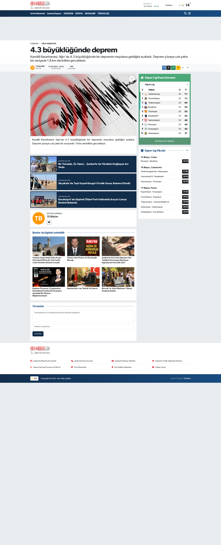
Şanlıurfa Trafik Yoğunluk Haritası (168, 361)
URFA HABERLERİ (49, 44)
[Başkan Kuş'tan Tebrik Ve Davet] (83, 277)
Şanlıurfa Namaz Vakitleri (125, 361)
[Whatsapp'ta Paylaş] (173, 68)
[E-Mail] (49, 222)
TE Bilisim (52, 216)
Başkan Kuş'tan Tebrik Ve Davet (82, 288)
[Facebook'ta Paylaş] (164, 68)
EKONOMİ (90, 13)
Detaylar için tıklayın (164, 141)
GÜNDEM (68, 13)
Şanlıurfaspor (54, 13)
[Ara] (185, 13)
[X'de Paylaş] (168, 68)
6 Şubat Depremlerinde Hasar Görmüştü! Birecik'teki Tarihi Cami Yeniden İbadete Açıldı (46, 260)
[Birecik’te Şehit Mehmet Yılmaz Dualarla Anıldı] (118, 277)
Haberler (34, 44)
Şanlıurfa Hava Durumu (83, 361)
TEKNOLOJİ (103, 13)
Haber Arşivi (161, 367)
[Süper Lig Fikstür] (187, 151)
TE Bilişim (187, 378)
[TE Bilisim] (38, 218)
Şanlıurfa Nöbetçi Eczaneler (45, 361)
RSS (35, 378)
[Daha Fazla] (178, 68)
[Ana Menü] (189, 13)
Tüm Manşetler (80, 367)
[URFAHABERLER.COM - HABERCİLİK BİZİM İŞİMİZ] (39, 5)
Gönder (38, 334)
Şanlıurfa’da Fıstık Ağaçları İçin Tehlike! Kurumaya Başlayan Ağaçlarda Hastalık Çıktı (116, 260)
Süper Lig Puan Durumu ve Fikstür (46, 367)
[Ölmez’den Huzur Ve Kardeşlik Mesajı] (83, 246)
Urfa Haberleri (37, 13)
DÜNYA (79, 13)
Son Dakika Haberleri (123, 367)
